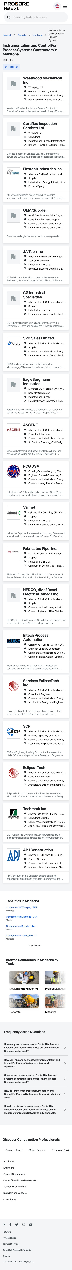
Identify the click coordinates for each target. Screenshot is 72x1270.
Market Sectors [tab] (37, 1150)
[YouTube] (30, 1224)
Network (11, 8)
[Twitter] (16, 1224)
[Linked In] (4, 1224)
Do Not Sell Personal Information (17, 1250)
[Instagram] (23, 1224)
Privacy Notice (9, 1238)
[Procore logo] (16, 4)
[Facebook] (10, 1224)
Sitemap (6, 1256)
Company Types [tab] (13, 1150)
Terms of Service (10, 1244)
